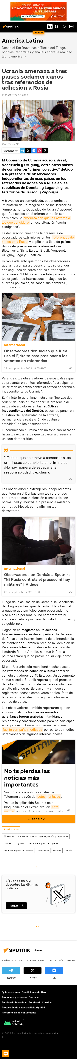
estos (41, 796)
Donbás (7, 843)
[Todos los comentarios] (5, 1053)
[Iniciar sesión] (56, 26)
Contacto (34, 997)
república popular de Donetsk (18, 850)
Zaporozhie (43, 850)
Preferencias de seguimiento (19, 1012)
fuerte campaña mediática (22, 729)
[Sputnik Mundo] (11, 28)
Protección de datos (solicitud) (20, 1007)
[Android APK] (13, 1023)
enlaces (54, 796)
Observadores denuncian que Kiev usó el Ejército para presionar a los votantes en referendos (35, 355)
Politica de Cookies (40, 1002)
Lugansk (20, 843)
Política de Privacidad (14, 1002)
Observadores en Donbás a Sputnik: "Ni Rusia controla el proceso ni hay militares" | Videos (37, 579)
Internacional (14, 345)
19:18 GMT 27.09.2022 (15, 95)
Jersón (68, 850)
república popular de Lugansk (43, 843)
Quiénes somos (11, 992)
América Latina (11, 829)
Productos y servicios (14, 997)
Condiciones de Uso (34, 992)
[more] (71, 368)
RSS (42, 1007)
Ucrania (57, 850)
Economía (56, 960)
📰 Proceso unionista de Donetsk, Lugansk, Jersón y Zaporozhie (36, 836)
